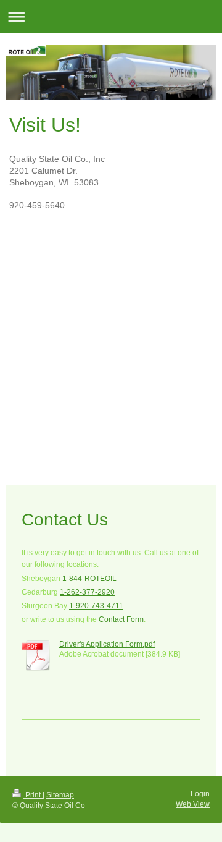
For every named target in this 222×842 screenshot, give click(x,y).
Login (200, 793)
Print (33, 795)
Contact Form (121, 619)
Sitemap (60, 795)
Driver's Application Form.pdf (107, 644)
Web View (193, 804)
